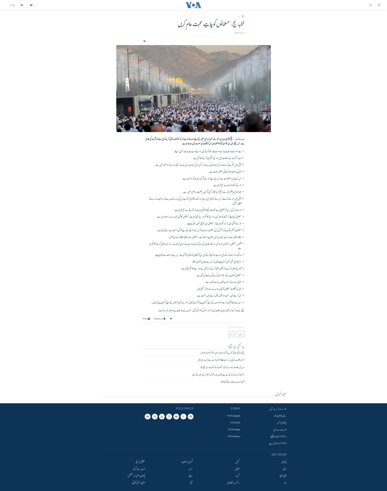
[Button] (144, 41)
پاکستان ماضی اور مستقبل (136, 476)
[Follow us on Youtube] (176, 416)
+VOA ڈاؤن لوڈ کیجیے (278, 436)
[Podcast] (155, 416)
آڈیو (191, 482)
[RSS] (162, 416)
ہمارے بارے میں (280, 430)
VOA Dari (235, 423)
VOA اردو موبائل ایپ (278, 443)
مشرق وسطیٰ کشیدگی (138, 482)
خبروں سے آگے (139, 469)
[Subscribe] (147, 416)
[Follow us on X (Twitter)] (183, 416)
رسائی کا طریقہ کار (280, 416)
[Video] (21, 5)
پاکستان (284, 462)
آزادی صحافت (186, 462)
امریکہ (285, 469)
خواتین (237, 469)
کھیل (237, 462)
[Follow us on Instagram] (169, 416)
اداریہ (190, 469)
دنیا (243, 16)
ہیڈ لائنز (12, 5)
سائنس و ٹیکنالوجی (233, 482)
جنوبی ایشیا (283, 476)
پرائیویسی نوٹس (282, 423)
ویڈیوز (190, 476)
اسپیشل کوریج (140, 462)
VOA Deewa (234, 436)
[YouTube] (31, 5)
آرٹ (237, 476)
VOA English (233, 416)
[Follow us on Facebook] (191, 416)
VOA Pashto (234, 430)
